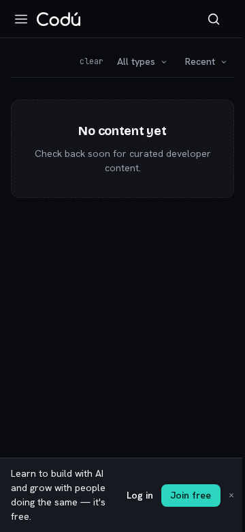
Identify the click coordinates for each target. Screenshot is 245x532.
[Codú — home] (58, 19)
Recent (200, 61)
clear (91, 61)
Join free (191, 495)
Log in (140, 495)
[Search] (213, 19)
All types (136, 61)
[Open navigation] (21, 19)
